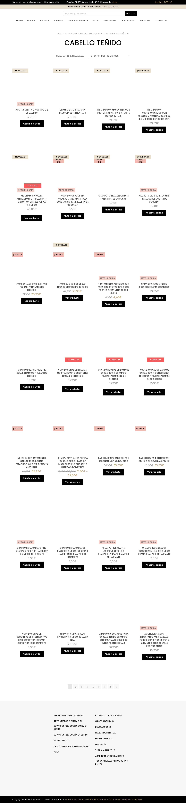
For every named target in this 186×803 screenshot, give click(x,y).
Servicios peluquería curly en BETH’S (70, 727)
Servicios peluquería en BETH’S (70, 734)
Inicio (60, 33)
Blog (56, 752)
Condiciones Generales (119, 799)
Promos (44, 20)
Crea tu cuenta (110, 6)
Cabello (58, 20)
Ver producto (32, 218)
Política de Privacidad (96, 799)
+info (114, 2)
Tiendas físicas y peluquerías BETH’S (111, 762)
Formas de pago (104, 738)
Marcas (31, 20)
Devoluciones (103, 726)
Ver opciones (72, 482)
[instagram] (156, 724)
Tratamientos (62, 740)
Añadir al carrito (31, 123)
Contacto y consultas (108, 715)
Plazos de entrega (105, 732)
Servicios (145, 20)
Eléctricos (110, 20)
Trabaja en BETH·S (105, 750)
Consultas (161, 20)
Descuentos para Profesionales (71, 746)
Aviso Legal (137, 799)
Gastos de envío (104, 721)
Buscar (131, 14)
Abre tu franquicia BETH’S (109, 756)
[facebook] (153, 724)
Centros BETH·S (163, 2)
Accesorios (128, 20)
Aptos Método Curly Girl (68, 721)
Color (95, 20)
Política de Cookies (75, 799)
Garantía (100, 744)
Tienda (19, 20)
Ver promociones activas (68, 715)
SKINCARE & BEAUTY (78, 20)
